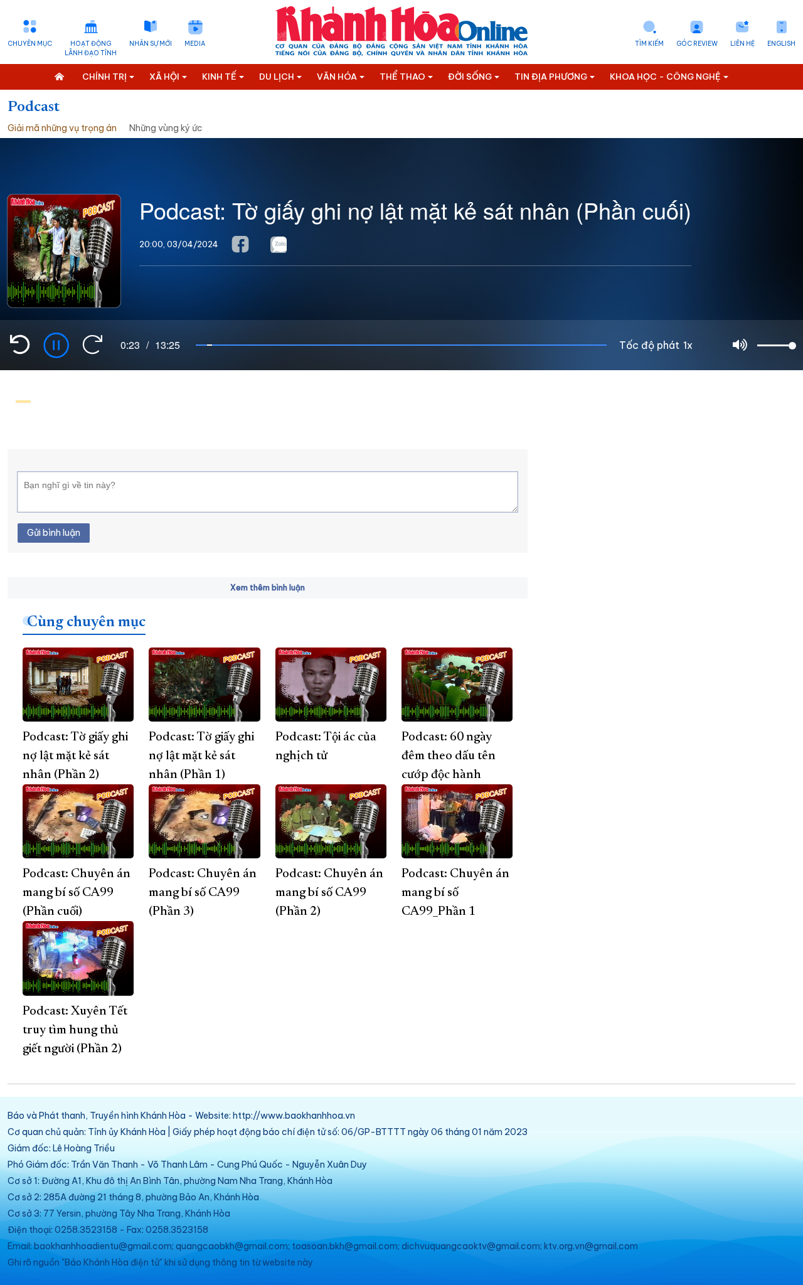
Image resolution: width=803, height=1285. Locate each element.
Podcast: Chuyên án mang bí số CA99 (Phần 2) (329, 893)
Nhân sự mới (150, 44)
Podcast (34, 107)
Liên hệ (742, 44)
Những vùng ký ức (166, 128)
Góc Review (697, 44)
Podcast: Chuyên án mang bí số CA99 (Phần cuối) (76, 893)
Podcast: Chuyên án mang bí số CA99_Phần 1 (455, 893)
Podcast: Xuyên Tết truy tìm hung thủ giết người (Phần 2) (75, 1030)
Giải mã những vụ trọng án (62, 128)
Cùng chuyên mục (86, 622)
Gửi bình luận (53, 532)
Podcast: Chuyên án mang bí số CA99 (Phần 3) (203, 893)
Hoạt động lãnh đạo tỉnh (91, 48)
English (781, 44)
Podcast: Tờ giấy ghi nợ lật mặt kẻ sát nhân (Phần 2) (75, 756)
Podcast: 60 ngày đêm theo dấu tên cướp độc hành (449, 756)
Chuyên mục (30, 44)
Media (194, 44)
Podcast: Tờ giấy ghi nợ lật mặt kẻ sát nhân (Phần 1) (201, 756)
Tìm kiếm (649, 44)
